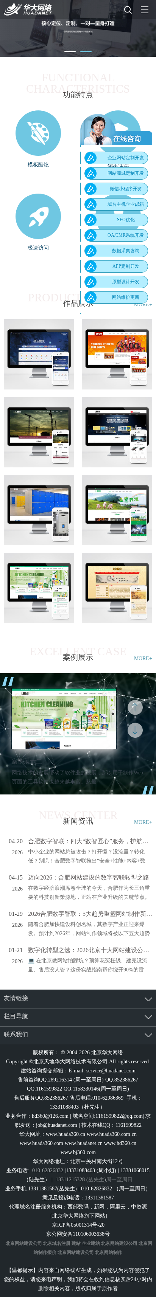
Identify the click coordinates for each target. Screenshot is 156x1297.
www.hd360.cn (120, 1143)
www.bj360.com (78, 1152)
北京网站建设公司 (24, 1243)
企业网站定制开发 (126, 157)
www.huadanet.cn (84, 1143)
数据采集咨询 (125, 250)
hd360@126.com (50, 1116)
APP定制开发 (125, 266)
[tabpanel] (78, 28)
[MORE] (39, 354)
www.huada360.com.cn (112, 1134)
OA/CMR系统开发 (126, 235)
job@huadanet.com (56, 1125)
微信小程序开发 (126, 188)
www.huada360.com (41, 1143)
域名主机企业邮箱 (126, 204)
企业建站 (91, 1243)
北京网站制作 (108, 1252)
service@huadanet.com (111, 1071)
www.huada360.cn (65, 1134)
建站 (76, 1243)
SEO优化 (126, 219)
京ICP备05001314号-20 (78, 1225)
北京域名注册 (56, 1243)
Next (135, 730)
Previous (135, 707)
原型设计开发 (125, 281)
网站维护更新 (125, 297)
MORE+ (143, 658)
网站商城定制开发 (126, 173)
